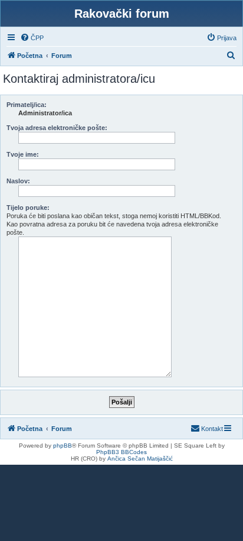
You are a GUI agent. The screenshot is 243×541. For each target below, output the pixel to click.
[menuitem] (32, 38)
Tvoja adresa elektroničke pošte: (56, 127)
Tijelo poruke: (28, 207)
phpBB (62, 445)
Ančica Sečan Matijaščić (140, 458)
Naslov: (18, 180)
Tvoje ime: (22, 154)
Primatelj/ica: (26, 104)
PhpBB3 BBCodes (121, 452)
